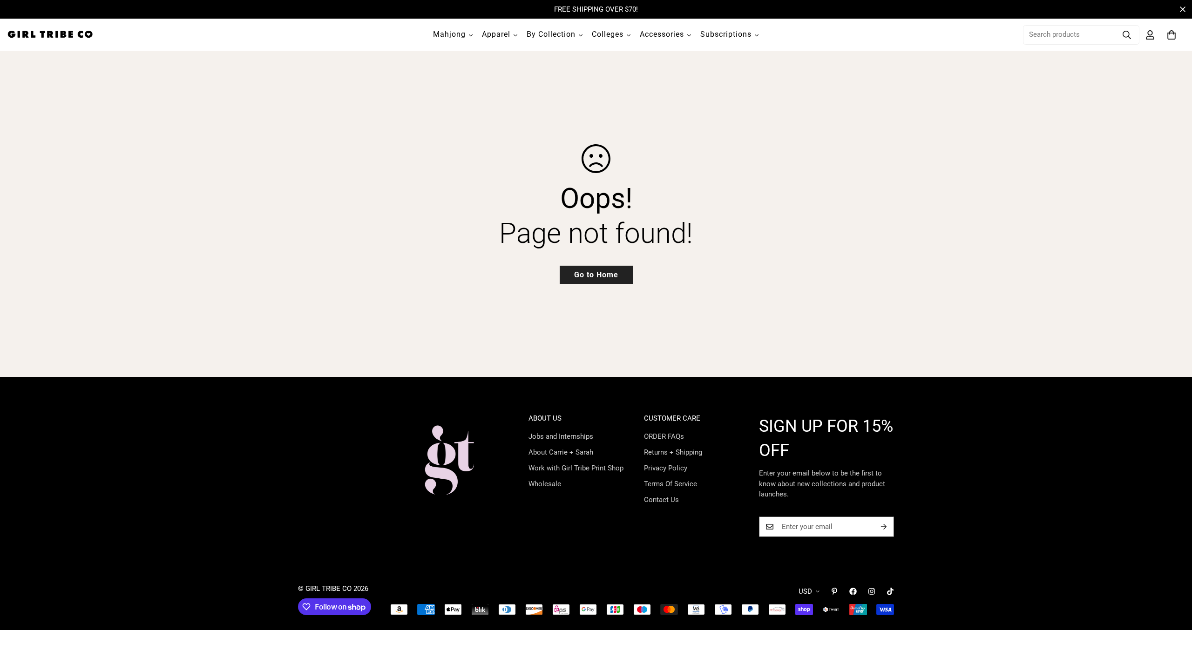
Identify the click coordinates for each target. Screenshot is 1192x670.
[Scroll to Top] (1174, 619)
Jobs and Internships (560, 436)
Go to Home (596, 274)
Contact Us (661, 500)
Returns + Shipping (673, 452)
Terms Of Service (670, 484)
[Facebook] (853, 591)
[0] (1171, 35)
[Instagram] (871, 591)
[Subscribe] (884, 526)
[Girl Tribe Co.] (50, 35)
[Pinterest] (834, 591)
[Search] (1127, 35)
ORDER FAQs (664, 436)
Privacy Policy (665, 468)
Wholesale (544, 484)
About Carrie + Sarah (560, 452)
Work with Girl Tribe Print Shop (575, 468)
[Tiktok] (890, 591)
